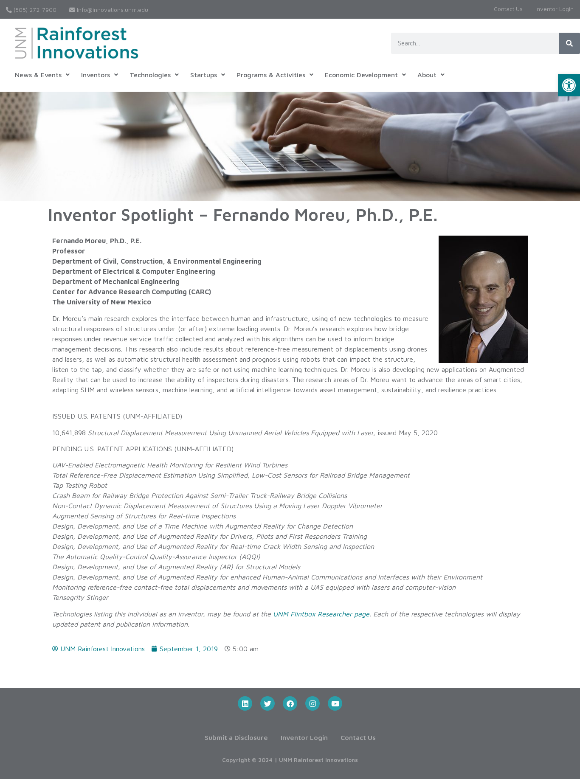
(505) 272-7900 (34, 9)
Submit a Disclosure (236, 737)
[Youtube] (335, 703)
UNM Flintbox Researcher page (321, 614)
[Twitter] (267, 703)
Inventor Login (554, 9)
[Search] (569, 43)
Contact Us (508, 9)
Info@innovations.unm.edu (111, 9)
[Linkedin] (245, 703)
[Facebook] (290, 703)
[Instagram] (312, 703)
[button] (569, 85)
